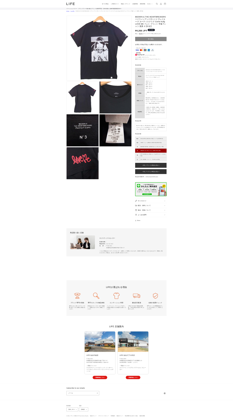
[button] (149, 4)
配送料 (140, 33)
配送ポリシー (120, 415)
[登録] (97, 393)
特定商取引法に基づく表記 (131, 415)
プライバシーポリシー (103, 415)
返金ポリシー (93, 415)
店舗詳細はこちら (100, 377)
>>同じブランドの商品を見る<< (151, 165)
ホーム (67, 11)
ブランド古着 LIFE (74, 415)
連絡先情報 (142, 415)
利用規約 (113, 415)
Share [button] (138, 220)
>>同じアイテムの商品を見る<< (151, 171)
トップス (72, 11)
